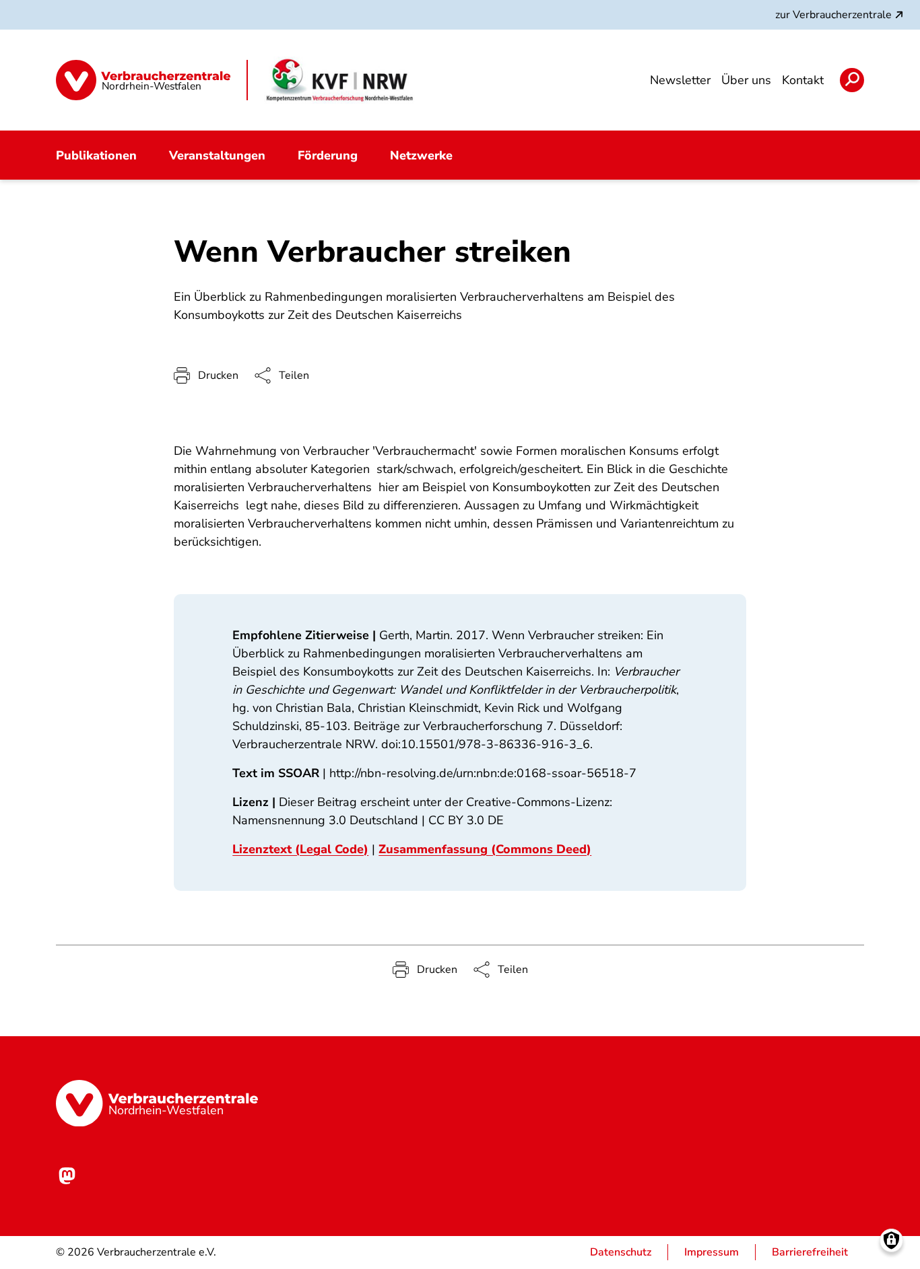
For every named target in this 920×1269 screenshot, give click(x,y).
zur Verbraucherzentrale (833, 14)
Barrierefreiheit (810, 1252)
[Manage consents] (891, 1240)
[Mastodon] (66, 1175)
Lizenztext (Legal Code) (300, 849)
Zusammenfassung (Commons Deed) (485, 849)
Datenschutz (620, 1252)
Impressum (711, 1252)
